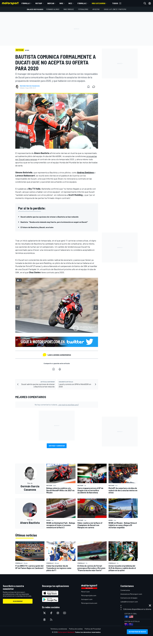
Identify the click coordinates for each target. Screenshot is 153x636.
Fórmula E (82, 3)
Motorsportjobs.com (88, 595)
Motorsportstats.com (89, 603)
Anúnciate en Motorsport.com (131, 594)
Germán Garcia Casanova (30, 86)
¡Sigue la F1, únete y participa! (115, 9)
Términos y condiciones (58, 629)
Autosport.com (86, 599)
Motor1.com (85, 592)
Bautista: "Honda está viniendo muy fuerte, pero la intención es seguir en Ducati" (54, 222)
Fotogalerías (83, 9)
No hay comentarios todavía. (57, 404)
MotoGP (38, 3)
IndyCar (50, 3)
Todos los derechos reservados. (88, 632)
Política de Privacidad (93, 629)
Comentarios (125, 590)
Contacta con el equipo (128, 598)
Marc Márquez (69, 9)
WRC (61, 3)
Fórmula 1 (26, 3)
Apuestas (96, 9)
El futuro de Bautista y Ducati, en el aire (37, 227)
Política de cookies (76, 629)
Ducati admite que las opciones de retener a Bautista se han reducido (50, 217)
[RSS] (51, 619)
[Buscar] (144, 3)
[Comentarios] (94, 86)
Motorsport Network (66, 632)
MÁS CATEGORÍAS (98, 3)
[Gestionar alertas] (59, 369)
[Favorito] (88, 86)
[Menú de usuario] (149, 3)
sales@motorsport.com (129, 602)
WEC (70, 3)
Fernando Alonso (52, 9)
